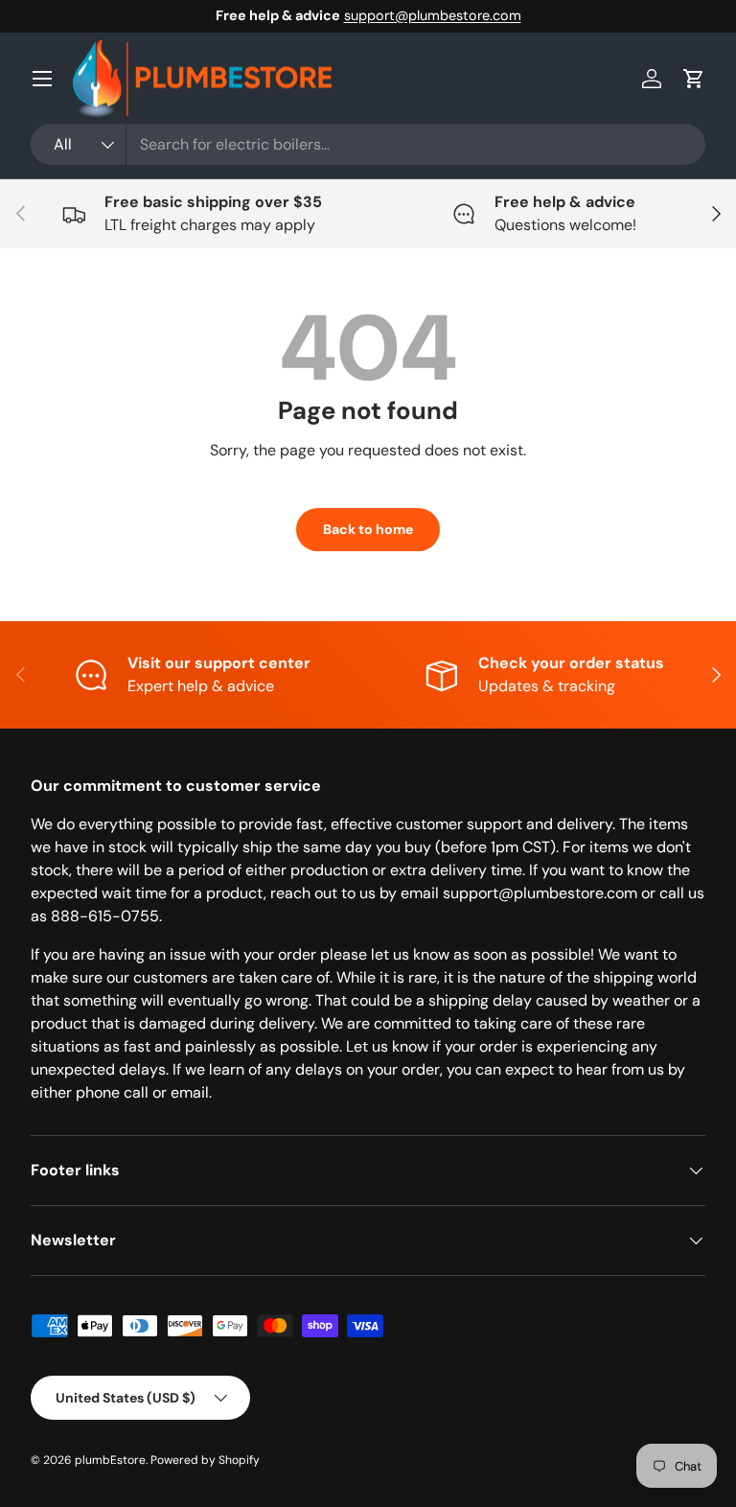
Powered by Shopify (205, 1460)
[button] (694, 79)
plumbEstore (110, 1460)
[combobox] (368, 144)
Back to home (368, 529)
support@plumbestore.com (432, 15)
